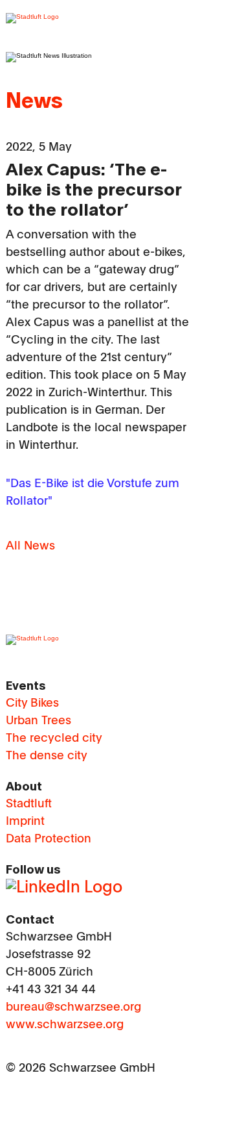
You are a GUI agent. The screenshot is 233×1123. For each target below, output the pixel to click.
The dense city (46, 756)
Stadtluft (29, 804)
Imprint (25, 821)
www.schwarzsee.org (65, 1025)
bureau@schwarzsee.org (73, 1007)
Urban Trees (38, 721)
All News (30, 546)
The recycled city (54, 738)
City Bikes (32, 703)
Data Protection (48, 839)
